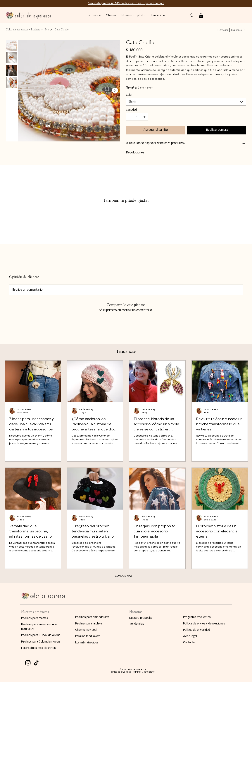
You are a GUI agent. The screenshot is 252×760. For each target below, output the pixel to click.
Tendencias (137, 623)
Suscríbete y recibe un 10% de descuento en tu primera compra (126, 3)
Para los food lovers (87, 636)
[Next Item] (115, 91)
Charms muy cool (86, 630)
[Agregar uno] (144, 116)
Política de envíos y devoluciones (204, 623)
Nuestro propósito (141, 618)
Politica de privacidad (196, 630)
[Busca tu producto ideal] (192, 15)
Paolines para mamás (34, 618)
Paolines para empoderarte (92, 617)
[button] (201, 15)
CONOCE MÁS (123, 575)
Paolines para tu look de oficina (40, 635)
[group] (126, 207)
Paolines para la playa (88, 623)
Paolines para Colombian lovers (41, 641)
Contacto (189, 642)
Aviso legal (190, 636)
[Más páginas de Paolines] (100, 15)
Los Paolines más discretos (38, 648)
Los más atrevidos (87, 642)
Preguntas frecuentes (197, 617)
